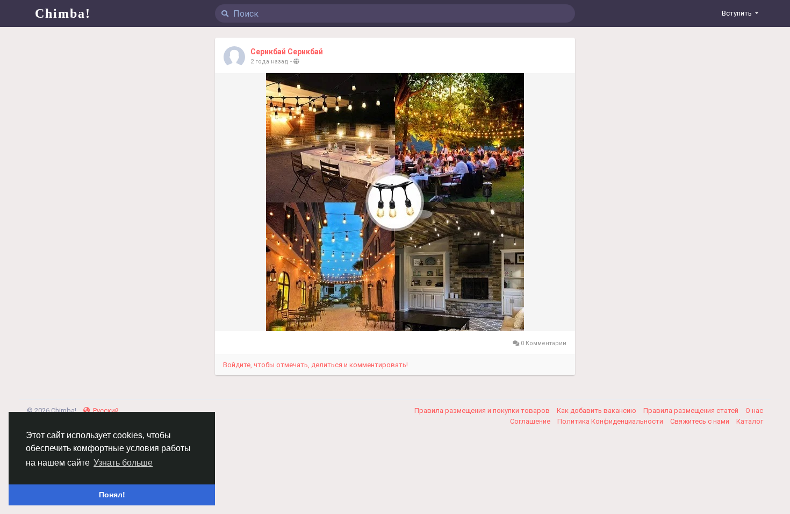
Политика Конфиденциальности (611, 421)
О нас (754, 410)
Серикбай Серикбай (286, 51)
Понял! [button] (112, 494)
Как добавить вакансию (597, 410)
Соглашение (531, 421)
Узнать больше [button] (123, 462)
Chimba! (63, 13)
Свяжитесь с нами (700, 421)
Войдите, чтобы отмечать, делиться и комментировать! (315, 365)
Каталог (749, 421)
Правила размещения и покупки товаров (482, 410)
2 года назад (269, 61)
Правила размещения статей (691, 410)
